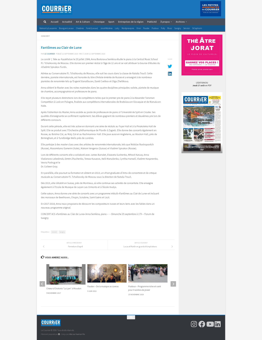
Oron (138, 28)
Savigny (177, 28)
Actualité (67, 21)
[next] (173, 284)
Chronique (99, 21)
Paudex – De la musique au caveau (103, 286)
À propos (165, 21)
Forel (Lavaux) (92, 28)
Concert (45, 36)
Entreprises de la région (130, 21)
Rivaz (169, 28)
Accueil (54, 21)
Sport (111, 21)
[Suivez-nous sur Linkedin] (217, 324)
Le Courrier (49, 54)
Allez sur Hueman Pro (77, 334)
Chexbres (80, 28)
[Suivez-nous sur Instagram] (193, 324)
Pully (163, 28)
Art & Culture (83, 21)
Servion (186, 28)
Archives (180, 21)
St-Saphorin (197, 28)
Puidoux (155, 28)
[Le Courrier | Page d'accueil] (56, 9)
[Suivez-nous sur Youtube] (209, 324)
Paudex (146, 28)
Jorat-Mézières (106, 28)
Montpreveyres (128, 28)
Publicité (152, 21)
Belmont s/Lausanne (48, 28)
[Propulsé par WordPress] (59, 334)
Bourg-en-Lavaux (66, 28)
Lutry (117, 28)
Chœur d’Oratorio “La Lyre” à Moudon (63, 288)
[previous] (42, 284)
